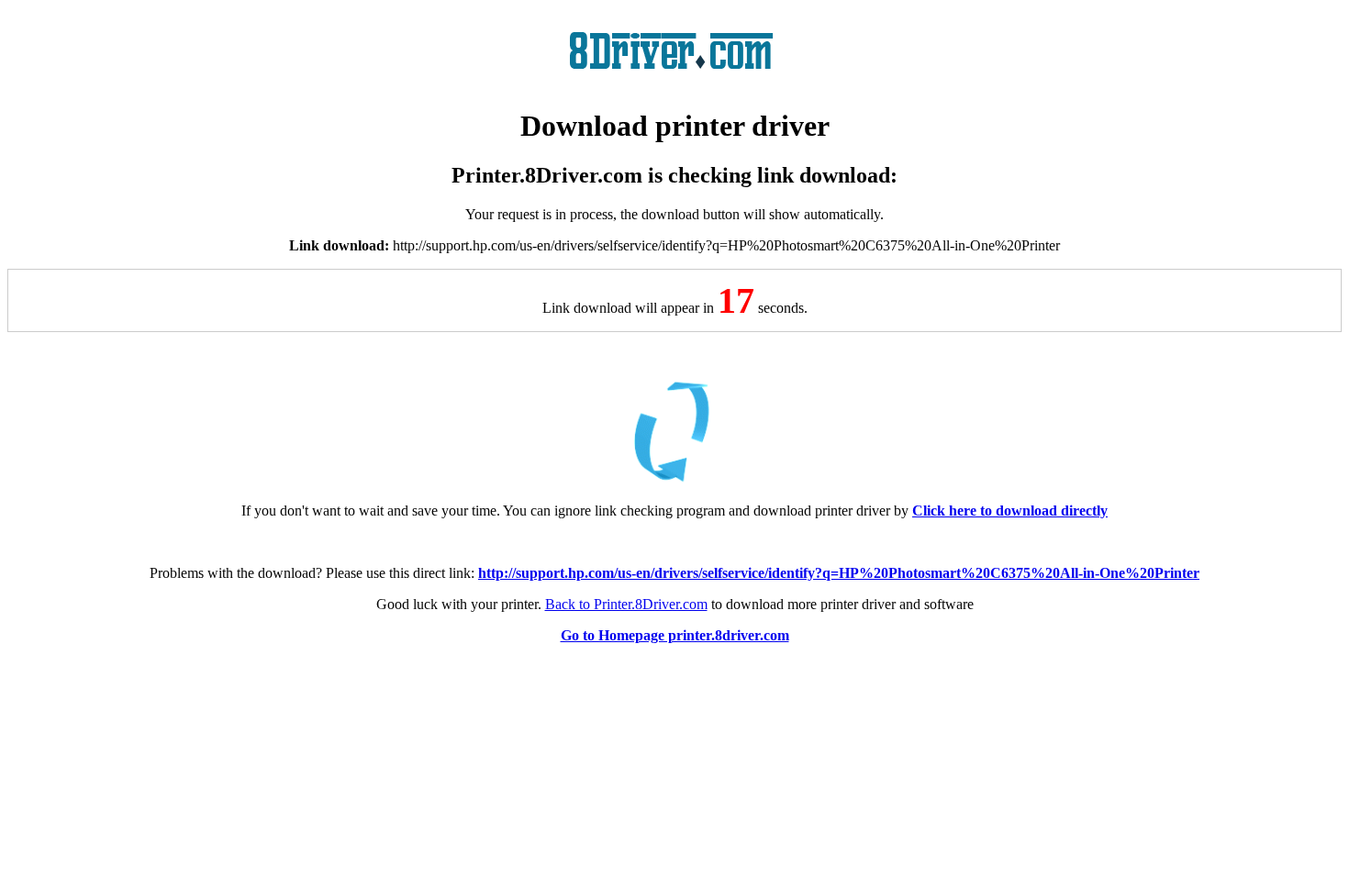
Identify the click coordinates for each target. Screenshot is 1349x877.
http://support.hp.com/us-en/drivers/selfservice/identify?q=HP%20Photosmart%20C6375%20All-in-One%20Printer (838, 573)
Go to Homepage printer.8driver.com (675, 635)
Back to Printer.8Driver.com (626, 604)
